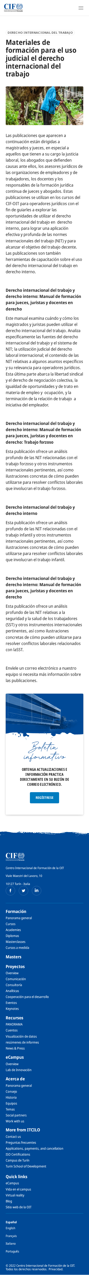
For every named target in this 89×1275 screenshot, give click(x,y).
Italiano (11, 1243)
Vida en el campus (18, 1189)
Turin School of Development (26, 1166)
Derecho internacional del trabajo (40, 32)
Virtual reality (15, 1195)
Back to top (83, 1271)
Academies (13, 929)
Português (12, 1251)
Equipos (11, 1103)
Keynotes (12, 1008)
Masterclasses (15, 941)
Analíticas (12, 990)
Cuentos (12, 1030)
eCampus (15, 1057)
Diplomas (12, 935)
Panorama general (19, 918)
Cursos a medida (17, 947)
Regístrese (45, 797)
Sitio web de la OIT (19, 1207)
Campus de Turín (17, 1160)
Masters (13, 957)
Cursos (10, 924)
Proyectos (15, 966)
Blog (9, 1201)
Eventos (11, 1002)
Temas (10, 1109)
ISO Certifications (18, 1154)
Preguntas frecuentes (21, 1142)
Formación (16, 911)
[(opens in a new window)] (10, 890)
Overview (12, 973)
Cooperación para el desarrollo (27, 996)
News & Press (15, 1048)
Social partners (16, 1115)
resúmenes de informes (22, 1042)
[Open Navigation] (81, 8)
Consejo (11, 1091)
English (10, 1228)
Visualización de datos (21, 1036)
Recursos (14, 1018)
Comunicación (16, 979)
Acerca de (15, 1079)
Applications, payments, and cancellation (34, 1148)
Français (11, 1236)
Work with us (15, 1121)
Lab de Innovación (19, 1070)
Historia (11, 1097)
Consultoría (14, 985)
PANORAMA (14, 1024)
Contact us (13, 1136)
